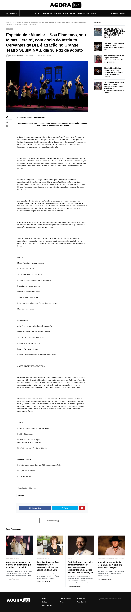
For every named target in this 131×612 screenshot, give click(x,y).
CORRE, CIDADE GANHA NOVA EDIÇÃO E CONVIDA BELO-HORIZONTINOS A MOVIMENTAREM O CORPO (114, 33)
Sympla (55, 147)
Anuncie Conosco (119, 13)
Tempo (62, 602)
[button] (7, 13)
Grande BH (81, 598)
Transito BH (81, 602)
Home (44, 598)
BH (99, 558)
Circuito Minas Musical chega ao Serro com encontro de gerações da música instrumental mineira (113, 72)
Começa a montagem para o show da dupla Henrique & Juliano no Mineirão (18, 564)
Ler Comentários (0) (52, 521)
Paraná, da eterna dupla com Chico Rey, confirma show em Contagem (110, 565)
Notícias (9, 29)
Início (7, 22)
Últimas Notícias (16, 22)
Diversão (108, 558)
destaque (21, 495)
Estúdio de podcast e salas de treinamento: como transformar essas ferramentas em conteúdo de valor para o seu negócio (81, 567)
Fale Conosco (47, 605)
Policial (44, 602)
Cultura (102, 558)
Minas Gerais (9, 558)
